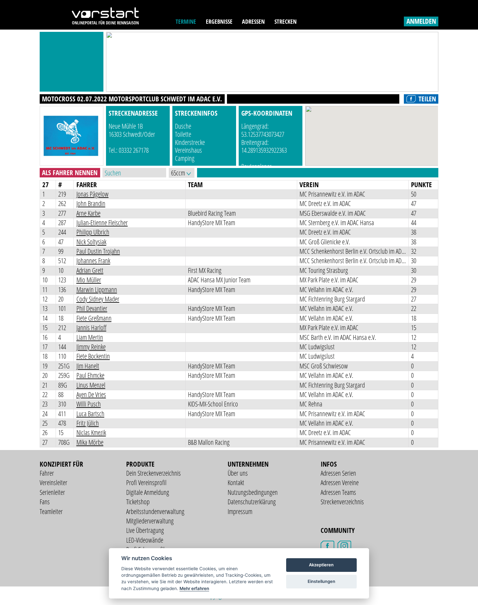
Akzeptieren (321, 564)
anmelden (421, 21)
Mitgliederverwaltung (150, 520)
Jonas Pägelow (92, 194)
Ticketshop (138, 501)
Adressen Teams (338, 492)
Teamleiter (51, 511)
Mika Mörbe (89, 442)
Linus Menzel (90, 385)
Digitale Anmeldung (147, 492)
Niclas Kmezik (91, 432)
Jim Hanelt (87, 365)
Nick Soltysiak (91, 241)
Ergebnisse (219, 21)
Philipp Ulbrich (92, 232)
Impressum (240, 511)
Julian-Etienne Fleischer (102, 222)
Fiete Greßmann (94, 318)
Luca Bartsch (90, 413)
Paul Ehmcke (90, 375)
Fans (45, 501)
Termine (186, 21)
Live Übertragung (145, 530)
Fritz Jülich (87, 423)
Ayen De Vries (91, 394)
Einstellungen (321, 581)
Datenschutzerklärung (252, 501)
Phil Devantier (91, 308)
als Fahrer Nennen (70, 172)
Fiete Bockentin (93, 356)
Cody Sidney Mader (97, 298)
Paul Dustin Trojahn (98, 251)
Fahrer (47, 473)
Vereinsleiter (53, 482)
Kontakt (236, 482)
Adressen (253, 21)
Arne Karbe (88, 213)
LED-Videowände (144, 540)
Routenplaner (256, 166)
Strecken (285, 21)
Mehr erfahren (194, 588)
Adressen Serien (338, 473)
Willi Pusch (88, 403)
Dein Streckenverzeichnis (153, 473)
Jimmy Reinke (91, 346)
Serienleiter (52, 492)
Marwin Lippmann (96, 289)
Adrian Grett (89, 270)
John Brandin (90, 203)
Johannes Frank (93, 260)
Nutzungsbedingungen (253, 492)
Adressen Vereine (340, 482)
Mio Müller (88, 279)
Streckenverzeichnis (342, 501)
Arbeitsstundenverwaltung (155, 511)
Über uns (238, 473)
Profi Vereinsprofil (146, 482)
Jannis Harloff (91, 327)
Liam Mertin (89, 337)
